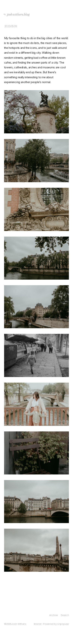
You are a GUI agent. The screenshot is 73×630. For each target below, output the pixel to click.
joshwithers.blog (17, 14)
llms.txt (37, 623)
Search (65, 615)
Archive (53, 615)
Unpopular (63, 623)
